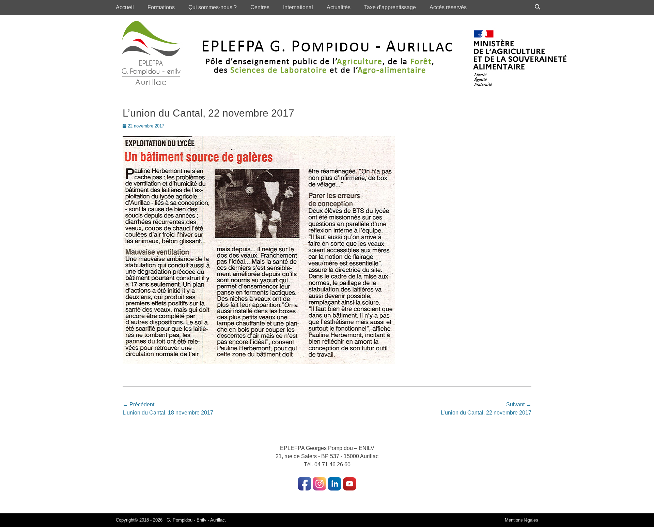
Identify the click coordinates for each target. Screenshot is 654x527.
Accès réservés (448, 7)
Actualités (339, 7)
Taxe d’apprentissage (390, 7)
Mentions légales (521, 520)
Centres (259, 7)
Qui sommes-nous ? (212, 7)
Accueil (125, 7)
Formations (161, 7)
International (298, 7)
